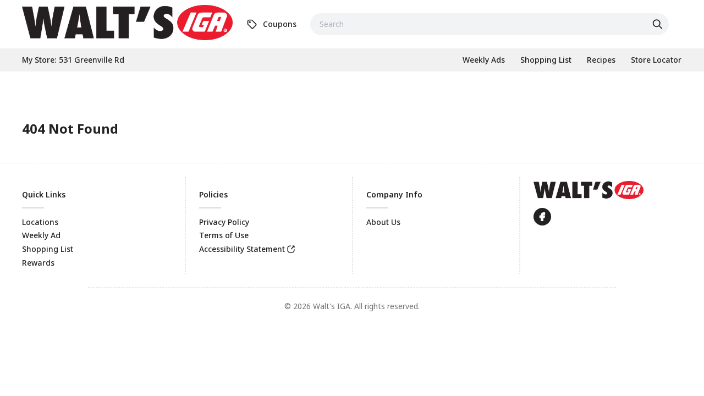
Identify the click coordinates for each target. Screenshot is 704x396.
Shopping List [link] (47, 249)
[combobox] (489, 24)
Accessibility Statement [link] (242, 249)
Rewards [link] (38, 262)
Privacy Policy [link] (224, 222)
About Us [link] (383, 222)
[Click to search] (659, 24)
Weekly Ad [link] (41, 235)
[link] (127, 22)
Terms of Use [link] (224, 235)
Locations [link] (40, 222)
